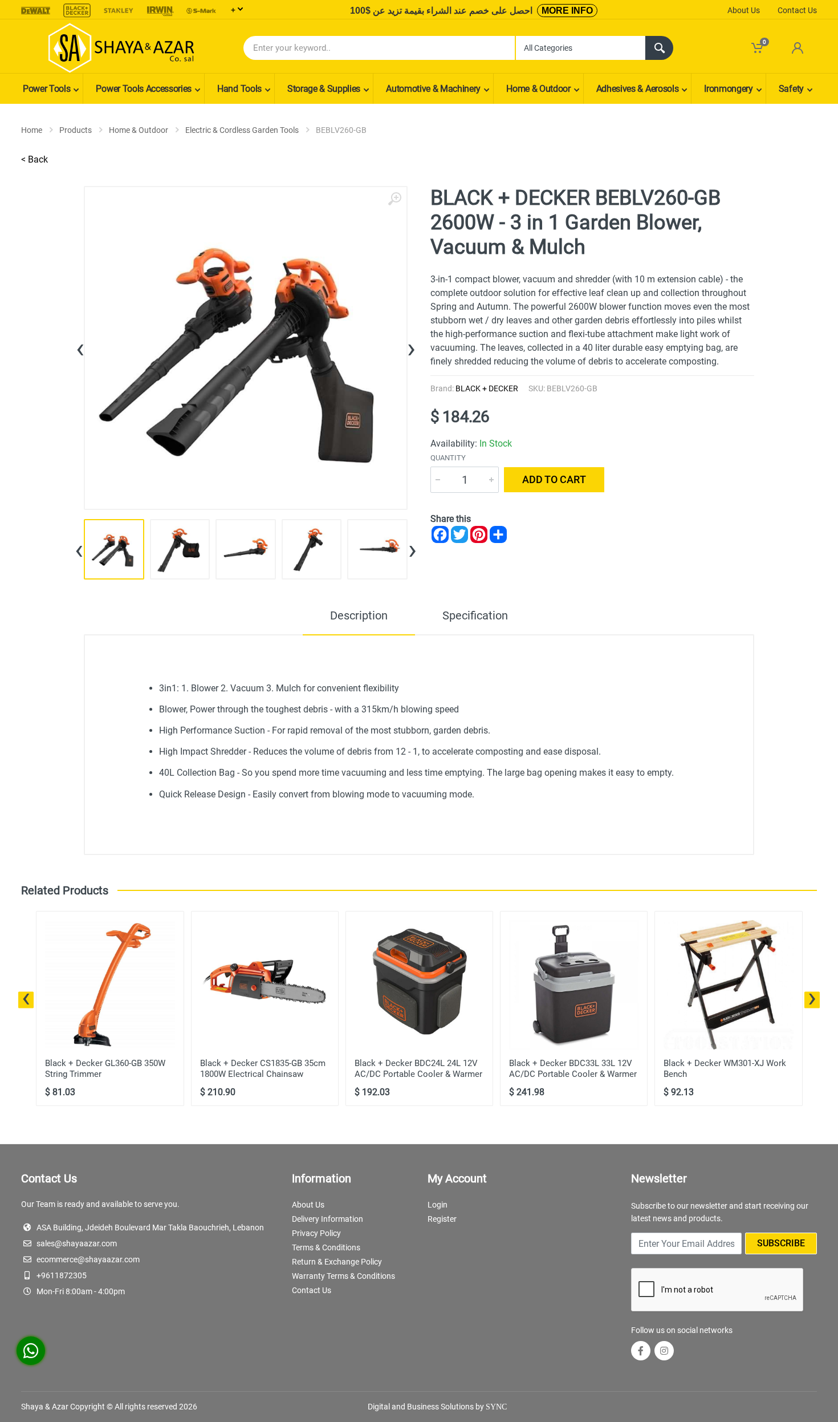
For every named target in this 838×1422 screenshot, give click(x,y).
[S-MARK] (201, 10)
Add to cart (554, 479)
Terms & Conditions (326, 1247)
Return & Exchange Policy (337, 1261)
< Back (34, 159)
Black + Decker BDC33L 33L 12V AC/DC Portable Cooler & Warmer (573, 1068)
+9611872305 (61, 1275)
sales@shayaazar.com (76, 1243)
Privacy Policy (316, 1233)
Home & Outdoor (138, 130)
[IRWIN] (160, 10)
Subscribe (781, 1243)
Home (31, 130)
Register (442, 1219)
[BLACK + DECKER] (77, 10)
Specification (475, 615)
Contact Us (797, 10)
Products (75, 130)
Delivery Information (327, 1219)
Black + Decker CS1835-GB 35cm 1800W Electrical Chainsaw (263, 1068)
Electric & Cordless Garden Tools (242, 130)
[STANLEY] (118, 10)
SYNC (496, 1407)
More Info (567, 10)
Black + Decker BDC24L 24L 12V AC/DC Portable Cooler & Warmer (418, 1068)
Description (359, 615)
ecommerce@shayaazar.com (88, 1259)
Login (438, 1204)
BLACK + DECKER (486, 388)
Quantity (448, 457)
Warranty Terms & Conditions (343, 1276)
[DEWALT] (36, 10)
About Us (743, 10)
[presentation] (80, 348)
